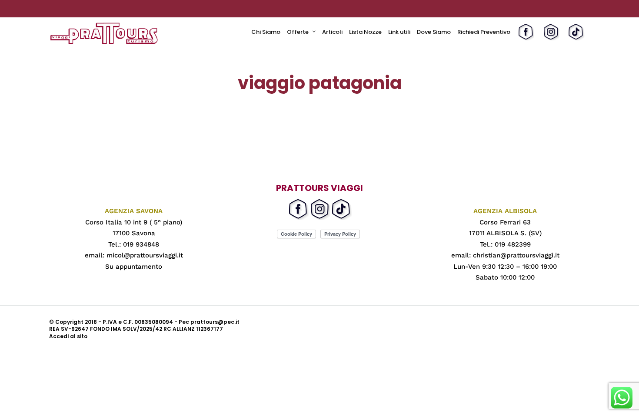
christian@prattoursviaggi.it (516, 255)
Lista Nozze (365, 32)
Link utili (399, 32)
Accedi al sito (68, 336)
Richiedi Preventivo (483, 32)
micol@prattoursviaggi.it (144, 255)
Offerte (298, 32)
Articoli (332, 32)
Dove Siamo (434, 32)
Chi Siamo (265, 32)
